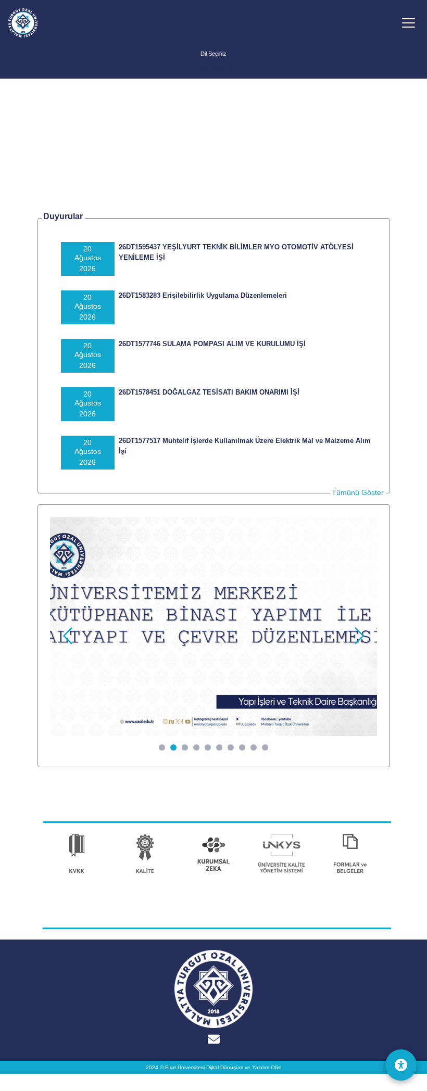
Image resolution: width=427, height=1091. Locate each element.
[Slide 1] (162, 747)
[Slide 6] (219, 747)
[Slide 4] (196, 747)
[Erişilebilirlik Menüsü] (401, 1065)
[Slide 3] (185, 747)
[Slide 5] (208, 747)
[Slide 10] (265, 747)
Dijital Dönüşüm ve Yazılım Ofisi (243, 1067)
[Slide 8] (242, 747)
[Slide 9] (253, 747)
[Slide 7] (231, 747)
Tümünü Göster (358, 492)
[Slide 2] (173, 747)
